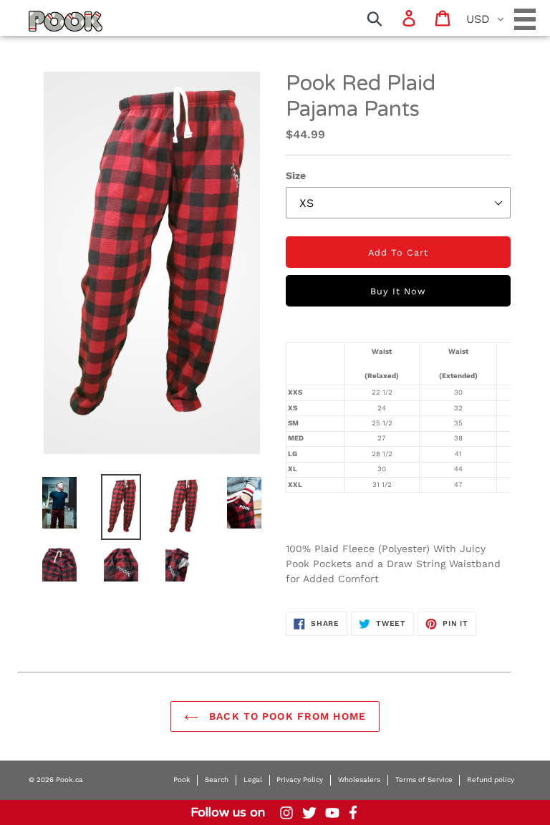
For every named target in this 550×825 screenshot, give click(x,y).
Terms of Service (424, 779)
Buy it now (398, 291)
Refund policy (490, 779)
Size (296, 175)
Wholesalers (359, 779)
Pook (181, 779)
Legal (252, 779)
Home (47, 20)
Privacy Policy (299, 779)
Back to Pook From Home (286, 716)
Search (216, 779)
